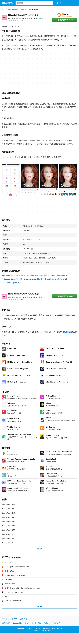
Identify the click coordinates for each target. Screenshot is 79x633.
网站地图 (23, 619)
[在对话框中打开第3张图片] (68, 180)
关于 (3, 619)
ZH (72, 3)
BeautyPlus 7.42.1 (8, 504)
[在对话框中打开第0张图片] (11, 180)
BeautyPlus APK (23, 14)
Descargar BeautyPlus (32, 279)
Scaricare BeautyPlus (9, 283)
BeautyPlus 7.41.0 (8, 513)
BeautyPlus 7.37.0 (8, 534)
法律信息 (37, 623)
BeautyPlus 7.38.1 (8, 526)
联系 (9, 619)
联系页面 (67, 332)
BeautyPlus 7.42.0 (8, 509)
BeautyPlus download (38, 275)
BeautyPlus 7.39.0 (8, 521)
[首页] (2, 9)
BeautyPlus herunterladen (54, 279)
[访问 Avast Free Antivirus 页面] (64, 15)
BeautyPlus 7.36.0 (8, 539)
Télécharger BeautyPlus (10, 279)
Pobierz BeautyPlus (58, 275)
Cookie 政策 (17, 623)
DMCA (46, 623)
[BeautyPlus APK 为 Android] (4, 17)
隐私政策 (28, 623)
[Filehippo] (7, 3)
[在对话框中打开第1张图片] (30, 180)
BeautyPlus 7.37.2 (8, 530)
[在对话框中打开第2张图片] (49, 180)
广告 (15, 619)
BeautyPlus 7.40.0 (8, 517)
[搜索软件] (49, 3)
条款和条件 (6, 623)
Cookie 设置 (55, 623)
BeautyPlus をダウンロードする (13, 275)
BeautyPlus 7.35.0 (8, 543)
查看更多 (39, 549)
